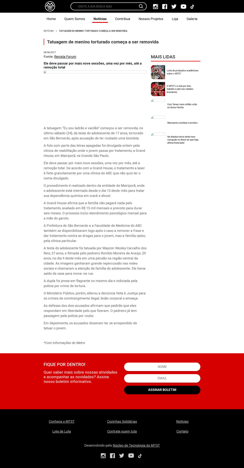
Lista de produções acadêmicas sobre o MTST (182, 72)
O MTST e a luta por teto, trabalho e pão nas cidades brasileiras (180, 89)
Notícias (100, 19)
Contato (182, 431)
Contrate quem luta (122, 431)
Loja (175, 19)
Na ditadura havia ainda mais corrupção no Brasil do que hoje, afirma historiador (183, 139)
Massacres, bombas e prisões (182, 122)
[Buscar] (141, 6)
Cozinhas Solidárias (122, 421)
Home (51, 19)
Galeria (192, 19)
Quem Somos (74, 19)
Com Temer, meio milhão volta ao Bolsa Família (182, 106)
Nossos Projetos (151, 19)
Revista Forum (65, 57)
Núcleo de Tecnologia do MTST (136, 445)
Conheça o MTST (62, 421)
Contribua (122, 19)
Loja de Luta (61, 431)
